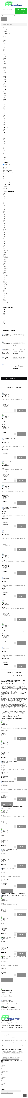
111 (4, 279)
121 (4, 304)
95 (4, 238)
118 (5, 297)
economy (6, 174)
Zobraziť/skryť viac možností (10, 182)
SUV (5, 159)
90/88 (5, 229)
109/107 (6, 274)
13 (4, 133)
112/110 (5, 283)
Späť (3, 1089)
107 (5, 267)
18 (4, 142)
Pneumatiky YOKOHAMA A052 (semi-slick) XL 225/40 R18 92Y (19, 351)
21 (4, 147)
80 (4, 122)
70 (4, 119)
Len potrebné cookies (7, 1091)
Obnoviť (5, 167)
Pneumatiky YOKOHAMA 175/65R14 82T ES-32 (13, 399)
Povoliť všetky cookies (7, 1092)
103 (5, 254)
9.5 (5, 92)
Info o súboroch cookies (8, 1057)
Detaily (21, 410)
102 (5, 252)
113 (4, 286)
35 (4, 49)
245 (5, 72)
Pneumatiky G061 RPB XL (10, 904)
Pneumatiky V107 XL (8, 749)
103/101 (6, 256)
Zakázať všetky (6, 1058)
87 (4, 222)
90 (4, 227)
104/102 (6, 258)
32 (4, 45)
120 (5, 301)
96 (4, 240)
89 (4, 225)
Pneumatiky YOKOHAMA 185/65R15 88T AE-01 (13, 491)
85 (4, 124)
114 (5, 288)
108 (5, 270)
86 (4, 220)
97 (4, 241)
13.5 (5, 99)
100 (5, 247)
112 (4, 281)
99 (4, 245)
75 (4, 120)
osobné (6, 156)
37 (4, 51)
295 (5, 81)
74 (4, 200)
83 (4, 214)
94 (4, 236)
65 (4, 117)
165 (5, 58)
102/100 (6, 250)
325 (5, 87)
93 (4, 234)
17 (4, 140)
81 (4, 211)
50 (4, 111)
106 (5, 265)
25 (4, 101)
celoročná (7, 33)
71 (4, 195)
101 (5, 249)
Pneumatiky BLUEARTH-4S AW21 (11, 924)
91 (4, 231)
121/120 (6, 302)
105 (5, 261)
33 (4, 47)
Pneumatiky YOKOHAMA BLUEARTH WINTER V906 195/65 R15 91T (19, 359)
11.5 (5, 95)
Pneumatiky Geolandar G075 (10, 876)
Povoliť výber (17, 1091)
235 (5, 70)
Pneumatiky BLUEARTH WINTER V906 (13, 816)
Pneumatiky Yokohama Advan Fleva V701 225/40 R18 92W (19, 336)
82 (4, 213)
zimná (5, 31)
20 (4, 145)
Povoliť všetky (15, 1058)
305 (5, 83)
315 (5, 85)
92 (4, 232)
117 (4, 295)
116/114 (5, 293)
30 (4, 42)
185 (5, 61)
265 (5, 76)
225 (5, 69)
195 (5, 63)
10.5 (5, 40)
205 (5, 65)
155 (5, 56)
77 (4, 204)
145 (5, 54)
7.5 (4, 38)
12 (4, 131)
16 (4, 138)
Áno (5, 179)
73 (4, 198)
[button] (8, 1070)
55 (4, 113)
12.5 (5, 97)
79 (4, 207)
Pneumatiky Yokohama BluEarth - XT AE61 (14, 789)
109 (5, 272)
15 (4, 136)
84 (4, 216)
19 (4, 143)
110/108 (6, 275)
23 (4, 150)
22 (4, 149)
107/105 (6, 268)
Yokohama (7, 164)
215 (5, 67)
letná (5, 29)
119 (5, 299)
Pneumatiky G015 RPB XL (10, 965)
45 (4, 110)
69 (4, 193)
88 (4, 223)
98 (4, 243)
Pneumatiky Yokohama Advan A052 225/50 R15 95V (18, 366)
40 (4, 53)
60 (4, 115)
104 (5, 259)
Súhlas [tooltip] (3, 1062)
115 (4, 290)
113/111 (5, 284)
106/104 (6, 263)
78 (4, 206)
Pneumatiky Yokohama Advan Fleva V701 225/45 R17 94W (19, 344)
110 (5, 277)
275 (5, 78)
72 (4, 197)
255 (5, 74)
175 (5, 60)
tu (19, 1042)
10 (4, 129)
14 (4, 134)
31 (4, 44)
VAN (5, 157)
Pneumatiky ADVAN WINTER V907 (12, 856)
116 (4, 292)
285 (5, 79)
